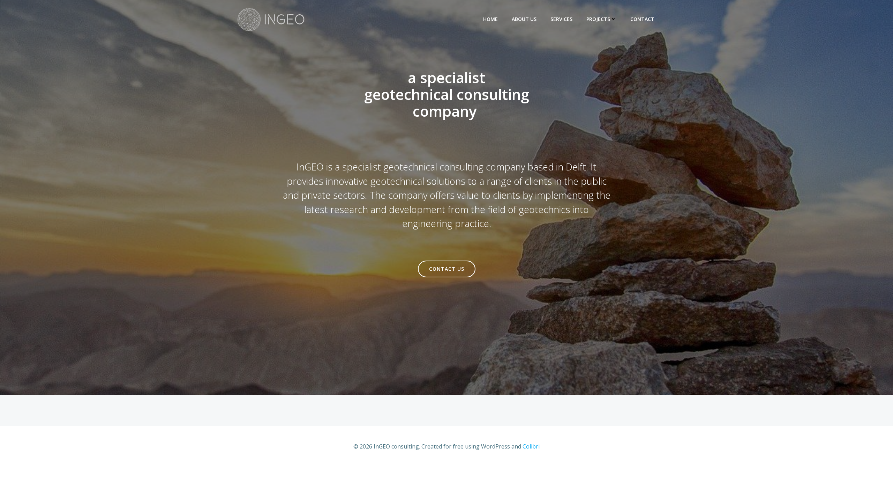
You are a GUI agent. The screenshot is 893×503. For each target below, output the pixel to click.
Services (561, 19)
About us (524, 19)
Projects (598, 19)
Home (490, 19)
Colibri (531, 446)
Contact (642, 19)
